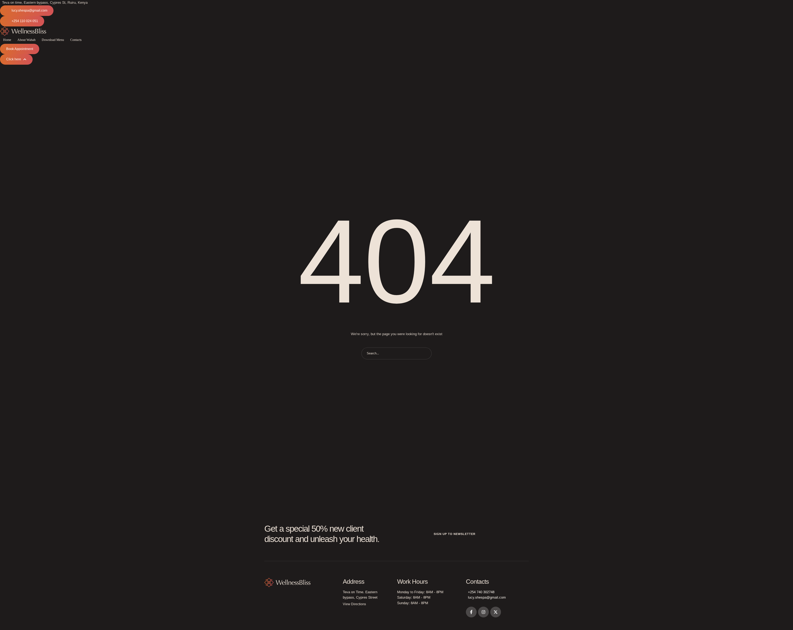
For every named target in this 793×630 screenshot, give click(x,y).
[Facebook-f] (471, 612)
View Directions (354, 604)
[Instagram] (483, 612)
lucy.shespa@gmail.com (487, 597)
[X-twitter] (495, 612)
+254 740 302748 (481, 592)
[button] (26, 10)
